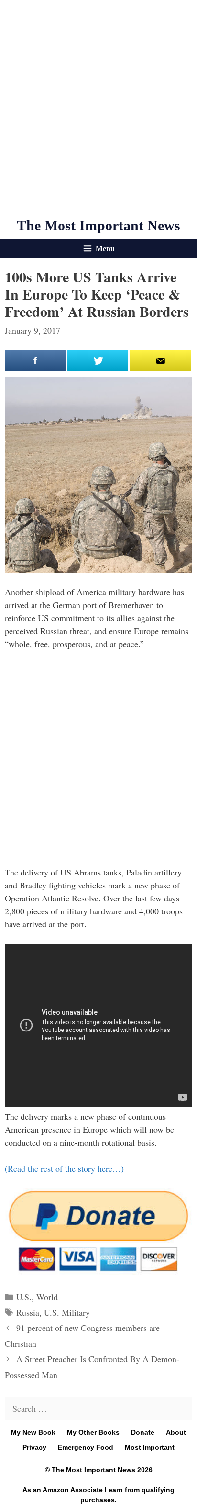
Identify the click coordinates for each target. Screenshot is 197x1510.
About (176, 1432)
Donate (142, 1432)
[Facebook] (35, 360)
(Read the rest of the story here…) (64, 1168)
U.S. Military (67, 1312)
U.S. (24, 1297)
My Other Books (93, 1432)
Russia (27, 1312)
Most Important (150, 1447)
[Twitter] (98, 360)
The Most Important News (98, 225)
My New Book (33, 1432)
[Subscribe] (160, 360)
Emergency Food (85, 1447)
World (47, 1297)
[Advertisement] (98, 108)
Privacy (34, 1447)
